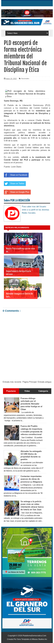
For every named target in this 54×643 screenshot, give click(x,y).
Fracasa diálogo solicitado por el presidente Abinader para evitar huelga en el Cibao (31, 403)
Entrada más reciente (12, 382)
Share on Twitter (17, 183)
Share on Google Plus (19, 192)
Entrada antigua (44, 382)
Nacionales (25, 78)
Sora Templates (23, 639)
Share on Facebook (18, 175)
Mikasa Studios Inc (39, 639)
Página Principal (29, 382)
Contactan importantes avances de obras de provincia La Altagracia (31, 479)
